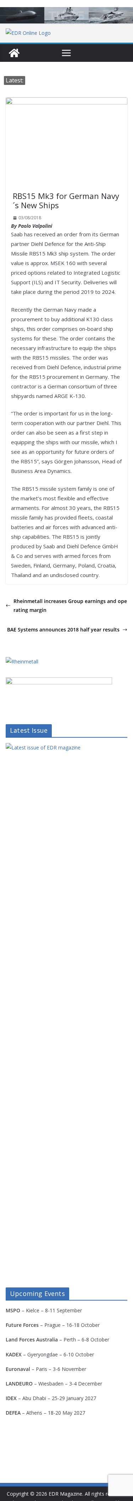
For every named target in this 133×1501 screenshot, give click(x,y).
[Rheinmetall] (22, 661)
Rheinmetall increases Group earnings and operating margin (70, 605)
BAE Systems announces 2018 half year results (63, 629)
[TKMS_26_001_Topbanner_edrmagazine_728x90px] (66, 15)
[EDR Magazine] (14, 53)
